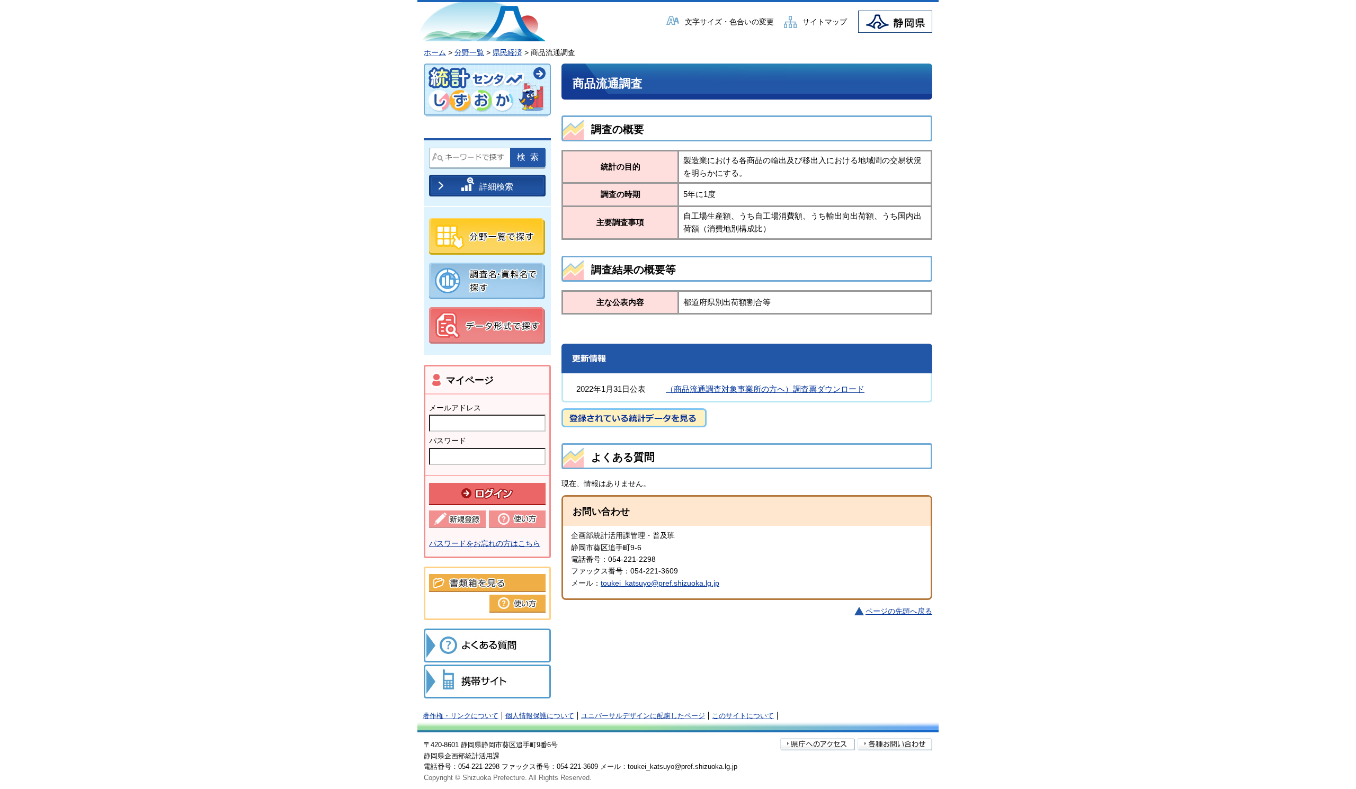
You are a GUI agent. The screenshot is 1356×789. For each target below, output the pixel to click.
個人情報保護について (539, 716)
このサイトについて (743, 716)
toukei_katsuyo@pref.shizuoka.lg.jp (660, 583)
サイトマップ (824, 21)
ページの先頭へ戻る (899, 611)
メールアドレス (455, 408)
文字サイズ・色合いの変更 (729, 21)
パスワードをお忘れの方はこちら (484, 543)
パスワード (447, 440)
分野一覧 (469, 52)
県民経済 (507, 52)
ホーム (435, 52)
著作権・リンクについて (460, 716)
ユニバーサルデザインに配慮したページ (643, 716)
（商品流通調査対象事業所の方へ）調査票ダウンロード (765, 388)
